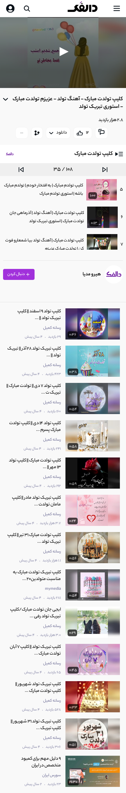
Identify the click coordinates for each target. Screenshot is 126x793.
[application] (63, 52)
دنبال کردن (16, 274)
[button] (63, 51)
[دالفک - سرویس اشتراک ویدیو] (87, 8)
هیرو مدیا (92, 274)
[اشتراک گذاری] (37, 133)
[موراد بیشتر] (21, 133)
